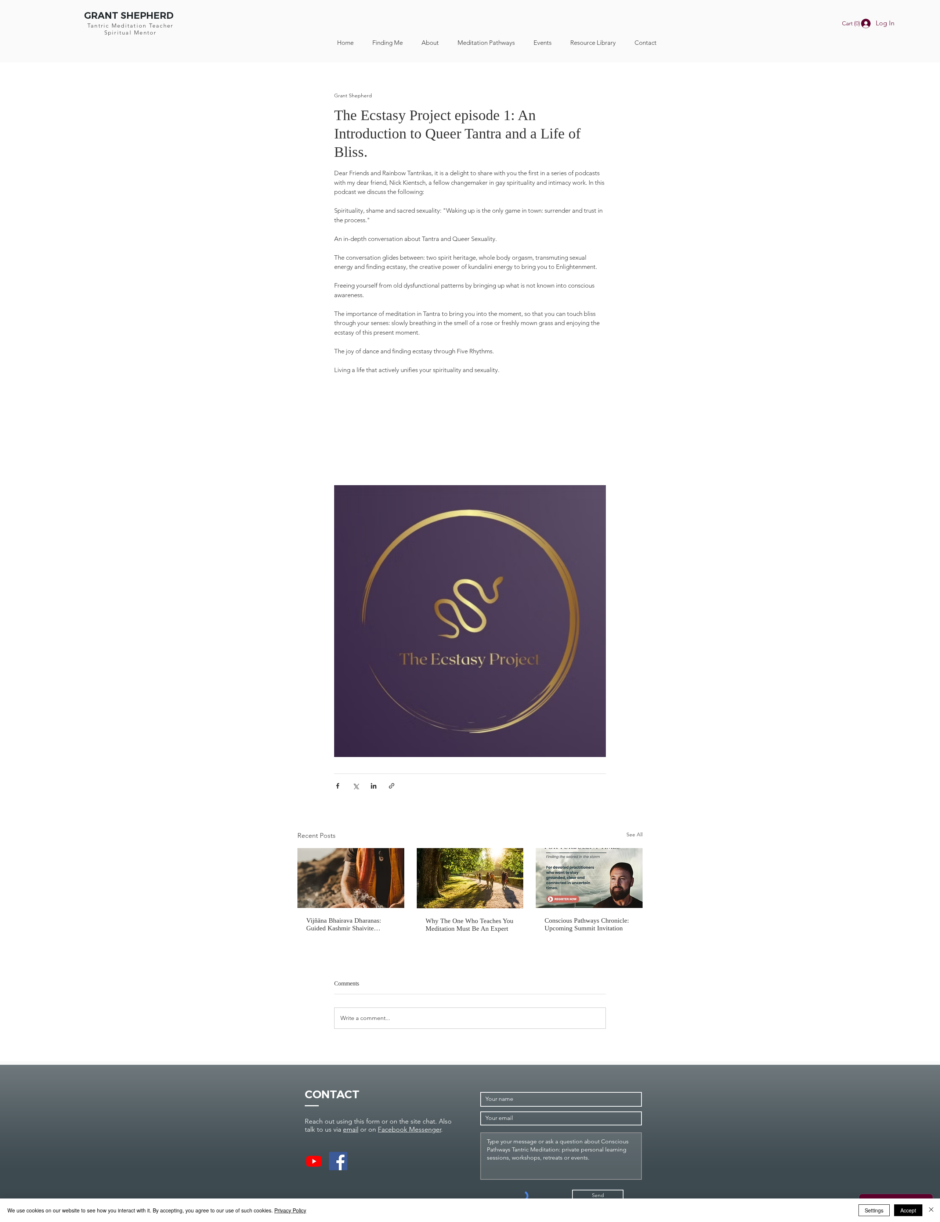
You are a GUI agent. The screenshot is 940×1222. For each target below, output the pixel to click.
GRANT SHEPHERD (129, 15)
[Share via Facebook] (337, 785)
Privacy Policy (290, 1210)
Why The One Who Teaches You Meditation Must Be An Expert (469, 924)
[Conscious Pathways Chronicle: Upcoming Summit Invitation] (589, 878)
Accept (908, 1210)
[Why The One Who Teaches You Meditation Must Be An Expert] (470, 878)
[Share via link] (391, 785)
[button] (853, 23)
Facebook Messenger (409, 1129)
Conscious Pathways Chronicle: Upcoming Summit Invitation (587, 924)
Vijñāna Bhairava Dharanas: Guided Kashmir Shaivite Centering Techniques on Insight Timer (349, 924)
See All (634, 834)
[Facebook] (338, 1161)
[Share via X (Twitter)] (355, 785)
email (350, 1129)
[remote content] (470, 434)
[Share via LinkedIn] (373, 785)
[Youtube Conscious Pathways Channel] (314, 1161)
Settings (874, 1210)
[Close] (931, 1210)
